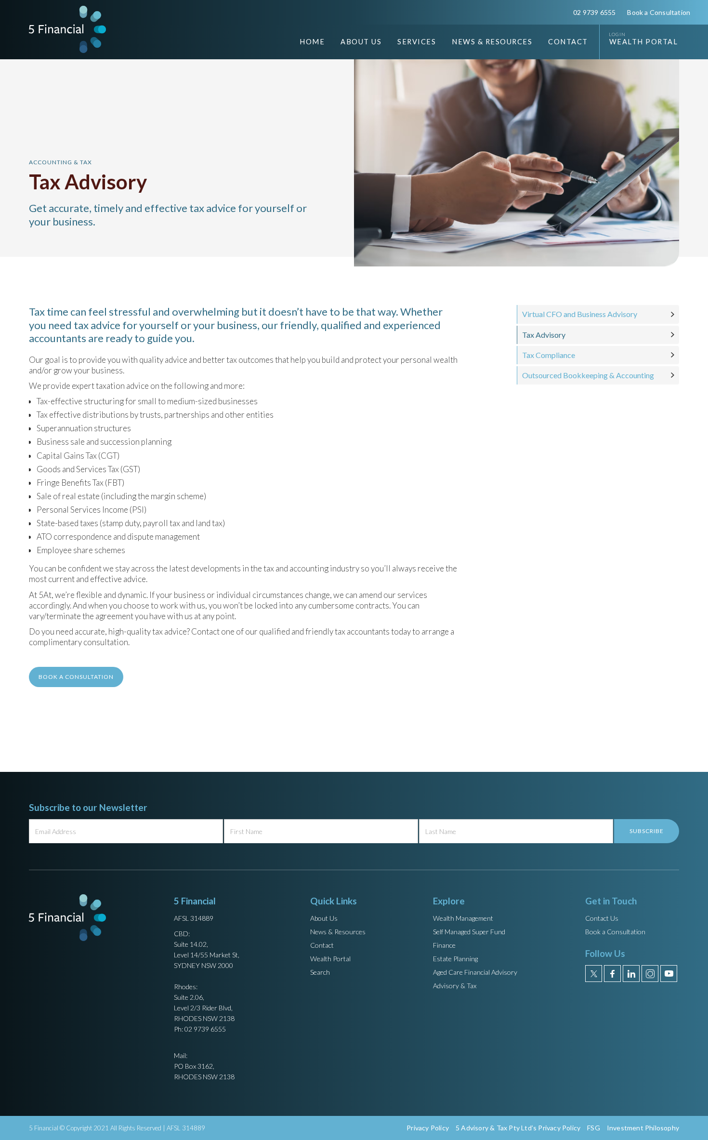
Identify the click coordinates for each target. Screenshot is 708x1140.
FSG (593, 1128)
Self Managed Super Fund (469, 932)
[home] (67, 29)
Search (320, 972)
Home (312, 42)
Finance (444, 945)
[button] (353, 42)
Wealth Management (463, 918)
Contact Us (601, 918)
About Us (324, 918)
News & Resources (338, 932)
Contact (568, 42)
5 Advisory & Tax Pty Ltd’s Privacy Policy (518, 1128)
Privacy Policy (427, 1128)
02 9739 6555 (594, 12)
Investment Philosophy (643, 1128)
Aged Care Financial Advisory (475, 972)
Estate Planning (455, 958)
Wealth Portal (643, 42)
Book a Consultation (658, 12)
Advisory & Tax (454, 985)
